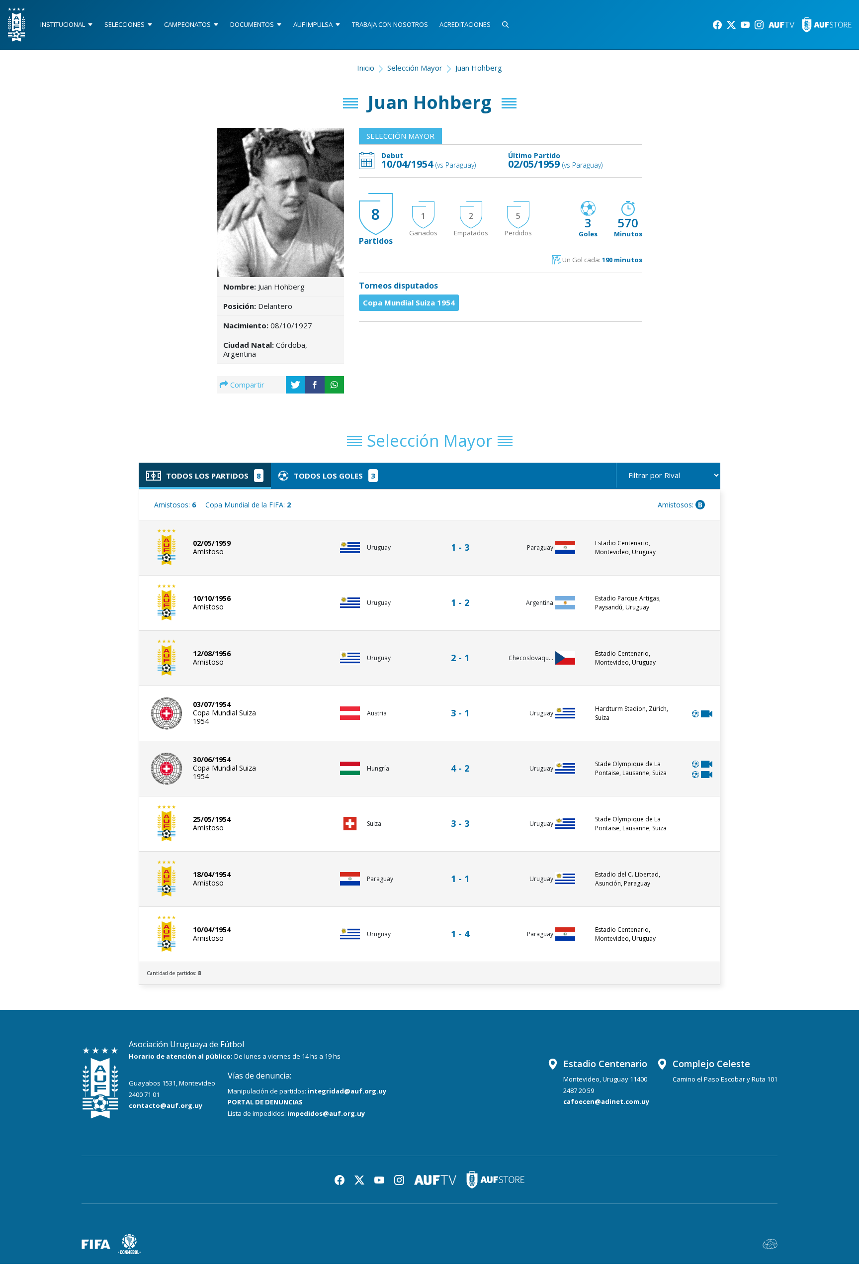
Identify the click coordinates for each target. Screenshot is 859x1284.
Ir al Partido (462, 538)
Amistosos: (175, 504)
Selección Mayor (414, 68)
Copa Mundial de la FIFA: (248, 504)
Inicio (365, 68)
